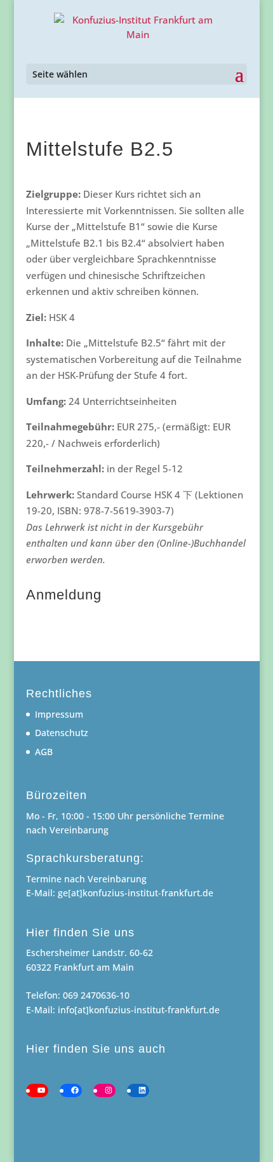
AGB (44, 752)
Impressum (59, 714)
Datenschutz (61, 733)
